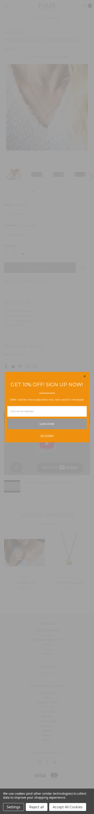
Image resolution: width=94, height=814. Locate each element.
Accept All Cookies (68, 807)
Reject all (36, 807)
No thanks (47, 435)
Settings (13, 807)
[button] (84, 376)
